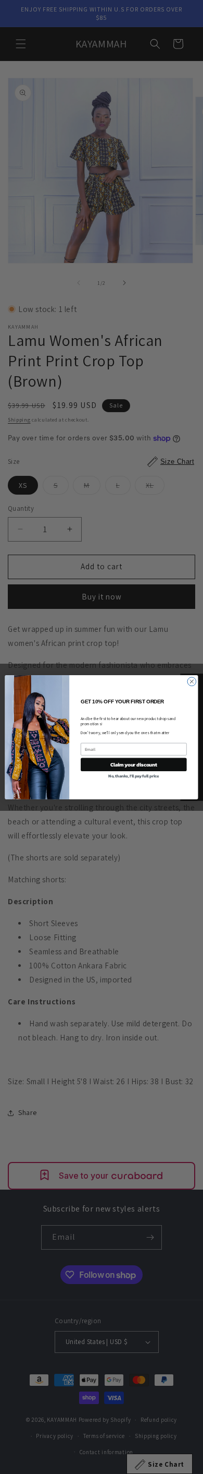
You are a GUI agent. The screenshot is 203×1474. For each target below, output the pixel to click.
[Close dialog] (191, 681)
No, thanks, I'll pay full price (133, 775)
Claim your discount (133, 764)
